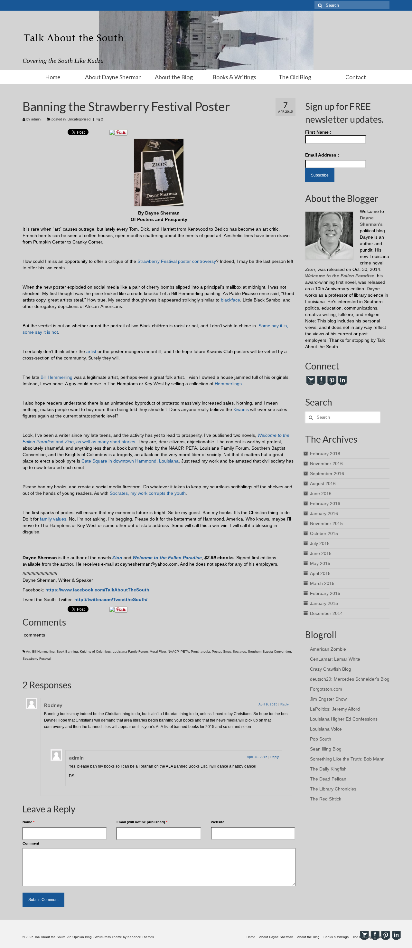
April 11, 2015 (257, 757)
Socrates (239, 651)
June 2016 (321, 493)
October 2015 (324, 533)
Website (217, 822)
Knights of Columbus (95, 651)
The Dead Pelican (328, 778)
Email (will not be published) (142, 822)
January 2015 (324, 603)
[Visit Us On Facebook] (321, 380)
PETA (185, 651)
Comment (31, 843)
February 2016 (325, 503)
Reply (284, 704)
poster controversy (197, 261)
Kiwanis (241, 409)
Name (28, 822)
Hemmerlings (227, 383)
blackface (230, 299)
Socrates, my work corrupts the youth (148, 493)
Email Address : (322, 155)
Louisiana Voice (326, 729)
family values (53, 519)
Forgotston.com (326, 689)
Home (53, 77)
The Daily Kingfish (328, 768)
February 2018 (325, 453)
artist (90, 351)
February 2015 (325, 593)
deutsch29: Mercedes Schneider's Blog (349, 679)
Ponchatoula (200, 651)
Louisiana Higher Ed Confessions (344, 719)
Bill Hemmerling (56, 377)
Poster (216, 651)
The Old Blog (294, 77)
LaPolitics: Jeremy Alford (335, 709)
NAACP (173, 651)
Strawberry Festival (157, 261)
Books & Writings (234, 77)
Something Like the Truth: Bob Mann (347, 758)
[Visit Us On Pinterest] (331, 380)
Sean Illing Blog (326, 749)
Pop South (320, 739)
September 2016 (327, 473)
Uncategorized (79, 119)
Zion (117, 557)
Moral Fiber (158, 651)
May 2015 (320, 563)
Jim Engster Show (328, 699)
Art (28, 651)
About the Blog (174, 77)
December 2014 (326, 613)
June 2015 (321, 553)
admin (36, 119)
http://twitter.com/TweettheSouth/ (110, 599)
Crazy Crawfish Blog (330, 669)
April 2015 (320, 573)
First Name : (318, 132)
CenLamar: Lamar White (335, 659)
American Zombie (328, 649)
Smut (227, 651)
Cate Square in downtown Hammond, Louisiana (130, 461)
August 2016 (323, 483)
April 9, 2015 (267, 704)
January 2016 (324, 513)
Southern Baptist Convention (269, 651)
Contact (355, 77)
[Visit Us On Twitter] (310, 380)
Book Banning (67, 651)
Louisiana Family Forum (130, 651)
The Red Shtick (325, 798)
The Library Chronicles (333, 788)
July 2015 (320, 543)
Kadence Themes (140, 937)
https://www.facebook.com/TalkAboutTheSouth (97, 589)
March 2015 (322, 583)
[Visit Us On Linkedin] (342, 380)
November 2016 (326, 463)
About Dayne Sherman (113, 77)
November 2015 (326, 523)
